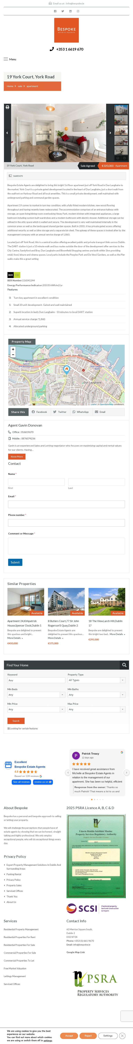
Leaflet (93, 404)
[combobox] (97, 680)
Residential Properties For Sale (19, 945)
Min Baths (73, 689)
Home (10, 86)
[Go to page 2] (97, 799)
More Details (14, 638)
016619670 (27, 432)
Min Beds (12, 689)
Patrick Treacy (90, 753)
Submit (15, 562)
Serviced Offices (15, 891)
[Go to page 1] (94, 799)
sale (20, 86)
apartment (32, 86)
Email (102, 411)
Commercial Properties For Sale (20, 952)
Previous (7, 133)
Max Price (73, 703)
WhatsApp (83, 411)
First (10, 487)
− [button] (13, 355)
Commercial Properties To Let (19, 960)
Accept (69, 1036)
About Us (11, 902)
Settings (108, 1036)
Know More (17, 456)
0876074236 (28, 438)
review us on (41, 782)
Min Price (12, 703)
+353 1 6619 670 (69, 49)
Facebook (42, 411)
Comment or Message (21, 533)
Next (110, 133)
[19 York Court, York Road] (66, 370)
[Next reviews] (127, 773)
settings (48, 1040)
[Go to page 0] (91, 799)
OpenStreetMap (106, 404)
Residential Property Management (21, 929)
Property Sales (14, 885)
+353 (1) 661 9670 (84, 940)
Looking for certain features (24, 728)
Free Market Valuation (15, 968)
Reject (88, 1036)
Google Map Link (75, 952)
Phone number (17, 514)
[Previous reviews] (68, 773)
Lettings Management (15, 976)
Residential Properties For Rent (19, 937)
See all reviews (21, 782)
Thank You (12, 896)
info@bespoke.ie (75, 3)
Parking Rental (14, 874)
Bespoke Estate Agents (30, 766)
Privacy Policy (14, 879)
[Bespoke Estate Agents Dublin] (66, 30)
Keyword (12, 674)
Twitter (62, 411)
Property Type (75, 674)
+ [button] (13, 349)
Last (70, 487)
